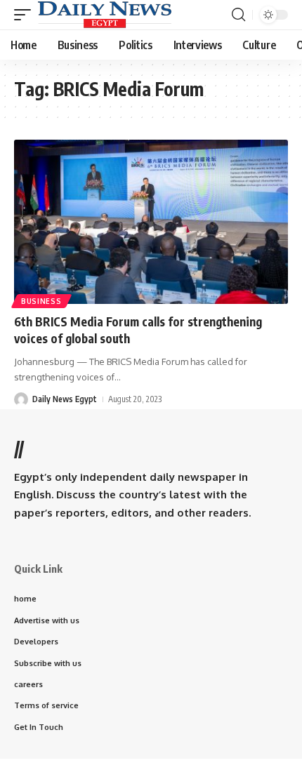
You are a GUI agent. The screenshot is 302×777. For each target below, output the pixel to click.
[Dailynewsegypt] (104, 14)
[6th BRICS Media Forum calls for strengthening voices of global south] (151, 222)
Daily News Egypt (64, 399)
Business (41, 301)
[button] (26, 14)
